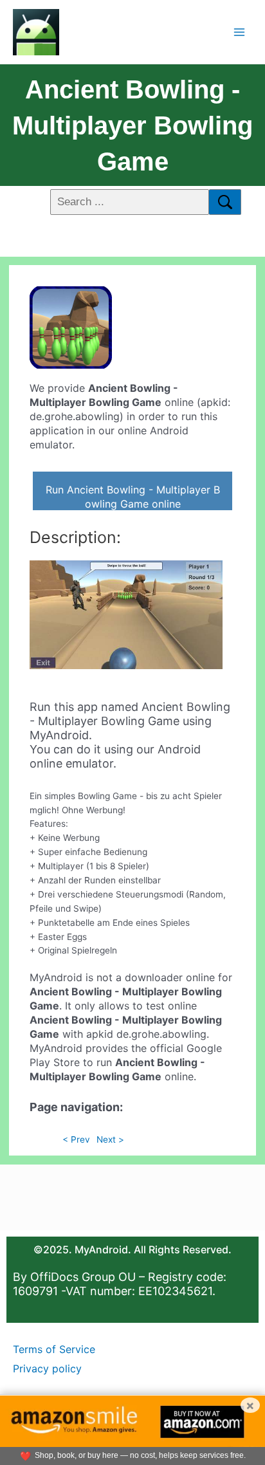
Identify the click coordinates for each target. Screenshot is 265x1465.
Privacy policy (47, 1368)
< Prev (76, 1139)
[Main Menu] (239, 32)
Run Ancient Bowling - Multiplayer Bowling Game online (133, 496)
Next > (110, 1139)
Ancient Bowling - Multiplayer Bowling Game (132, 125)
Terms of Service (54, 1349)
